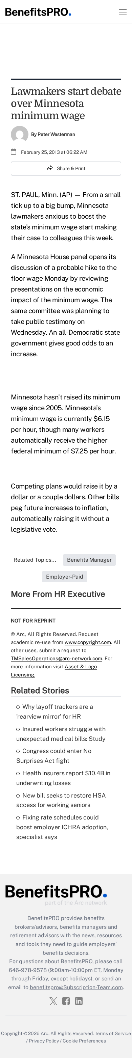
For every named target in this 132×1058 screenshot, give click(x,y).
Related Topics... (35, 560)
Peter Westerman (56, 134)
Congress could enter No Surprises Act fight (53, 755)
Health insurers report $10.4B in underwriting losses (63, 778)
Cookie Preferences (84, 1040)
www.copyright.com (88, 642)
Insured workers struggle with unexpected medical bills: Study (61, 733)
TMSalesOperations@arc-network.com (56, 658)
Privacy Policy (44, 1040)
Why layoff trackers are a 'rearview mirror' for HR (54, 711)
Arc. (45, 1033)
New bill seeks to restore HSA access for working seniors (61, 800)
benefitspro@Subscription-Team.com (76, 987)
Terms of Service (113, 1033)
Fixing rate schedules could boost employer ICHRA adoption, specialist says (62, 827)
